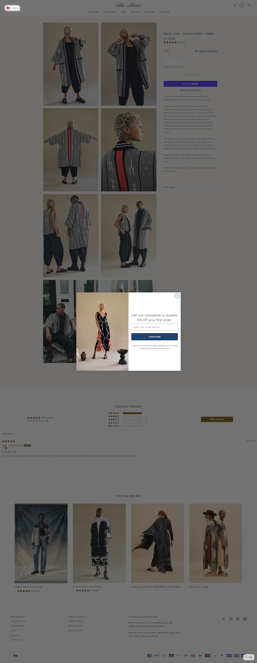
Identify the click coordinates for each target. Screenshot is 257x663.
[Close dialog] (177, 295)
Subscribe (155, 336)
